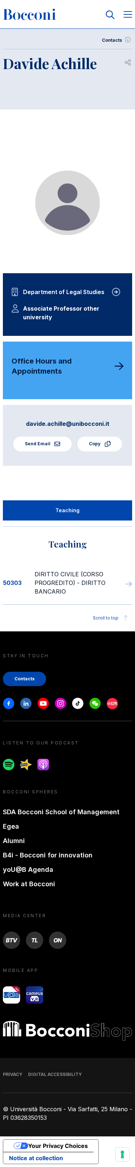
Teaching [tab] (67, 510)
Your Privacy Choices (58, 1145)
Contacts (112, 40)
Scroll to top (105, 618)
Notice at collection (36, 1158)
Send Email (38, 443)
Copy (95, 443)
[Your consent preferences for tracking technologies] (122, 1154)
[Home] (29, 15)
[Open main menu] (127, 15)
